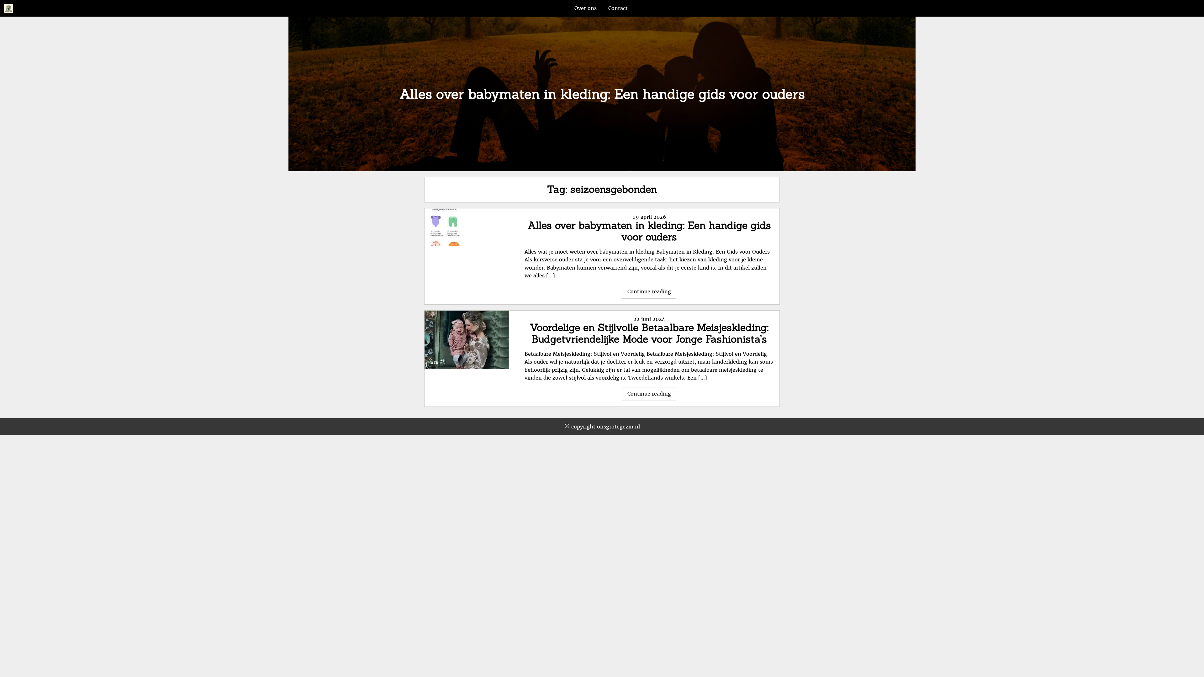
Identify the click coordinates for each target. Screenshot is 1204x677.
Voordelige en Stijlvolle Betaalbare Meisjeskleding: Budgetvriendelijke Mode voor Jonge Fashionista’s (649, 333)
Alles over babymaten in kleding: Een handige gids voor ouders (649, 231)
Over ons (585, 8)
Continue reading (651, 293)
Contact (618, 8)
